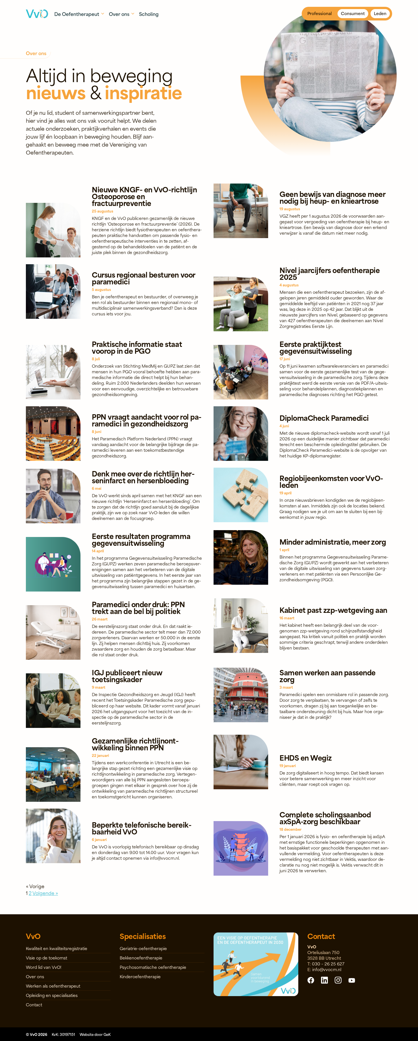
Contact (34, 1004)
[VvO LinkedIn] (324, 980)
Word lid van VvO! (43, 967)
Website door (95, 1034)
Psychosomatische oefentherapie (153, 967)
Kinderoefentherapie (140, 976)
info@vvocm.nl (326, 969)
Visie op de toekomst (46, 957)
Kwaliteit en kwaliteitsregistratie (56, 948)
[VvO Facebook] (310, 980)
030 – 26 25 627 (328, 963)
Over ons (35, 976)
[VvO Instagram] (338, 980)
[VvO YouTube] (351, 980)
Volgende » (45, 892)
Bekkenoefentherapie (141, 957)
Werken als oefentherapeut (53, 985)
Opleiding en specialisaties (52, 995)
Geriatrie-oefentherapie (143, 948)
